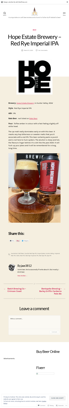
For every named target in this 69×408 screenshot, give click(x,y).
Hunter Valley (50, 253)
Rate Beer (33, 118)
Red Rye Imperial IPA (31, 255)
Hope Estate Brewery (25, 103)
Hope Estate (41, 253)
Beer (34, 30)
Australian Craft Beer (17, 253)
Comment (54, 332)
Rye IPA (49, 255)
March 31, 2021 (28, 50)
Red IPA (22, 255)
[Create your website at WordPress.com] (34, 2)
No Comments (43, 50)
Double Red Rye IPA (31, 253)
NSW (17, 255)
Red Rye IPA (42, 255)
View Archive (22, 276)
